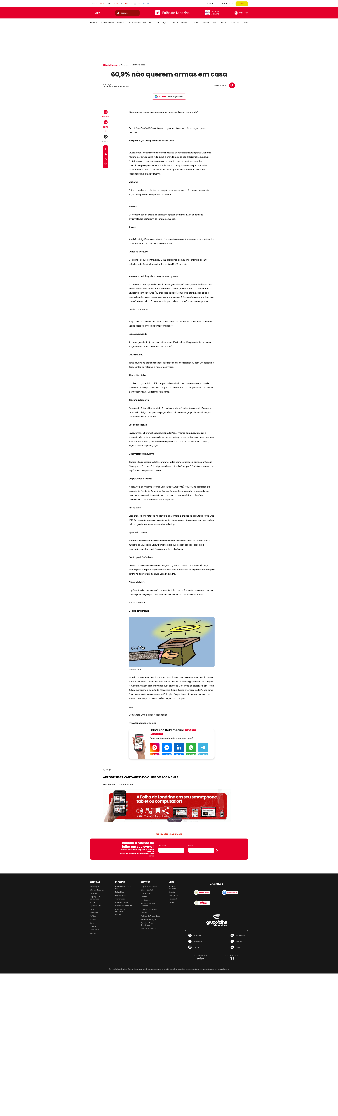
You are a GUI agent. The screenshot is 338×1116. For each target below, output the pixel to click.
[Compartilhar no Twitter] (106, 159)
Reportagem (120, 895)
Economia (94, 912)
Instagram (173, 895)
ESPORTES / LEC (163, 23)
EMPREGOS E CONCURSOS (136, 23)
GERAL (214, 23)
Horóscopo (145, 900)
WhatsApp (94, 886)
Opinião (93, 926)
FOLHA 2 (175, 23)
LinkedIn (172, 892)
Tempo (144, 912)
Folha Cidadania (122, 902)
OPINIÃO (223, 23)
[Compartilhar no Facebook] (105, 149)
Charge (144, 897)
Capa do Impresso (149, 886)
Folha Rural (94, 930)
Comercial (145, 893)
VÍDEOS (245, 23)
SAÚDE (151, 23)
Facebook (173, 899)
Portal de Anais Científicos (147, 924)
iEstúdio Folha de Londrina (148, 905)
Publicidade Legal (148, 919)
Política (93, 916)
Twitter (172, 902)
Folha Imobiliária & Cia (123, 887)
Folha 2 (93, 909)
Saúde (92, 902)
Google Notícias (172, 887)
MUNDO (206, 23)
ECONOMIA (185, 23)
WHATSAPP (93, 23)
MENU (97, 13)
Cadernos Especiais (123, 906)
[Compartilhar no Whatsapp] (105, 164)
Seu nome (162, 845)
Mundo (93, 919)
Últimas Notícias (97, 890)
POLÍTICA (196, 23)
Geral (92, 923)
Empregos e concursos (95, 898)
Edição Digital (147, 890)
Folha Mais (119, 892)
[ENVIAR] (217, 850)
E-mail (190, 845)
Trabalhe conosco (149, 909)
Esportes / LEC (95, 906)
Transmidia (120, 899)
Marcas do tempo (148, 928)
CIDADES (120, 23)
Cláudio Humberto (111, 65)
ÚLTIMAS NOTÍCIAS (107, 23)
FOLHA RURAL (234, 23)
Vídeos (93, 933)
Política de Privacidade (150, 916)
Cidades (93, 893)
